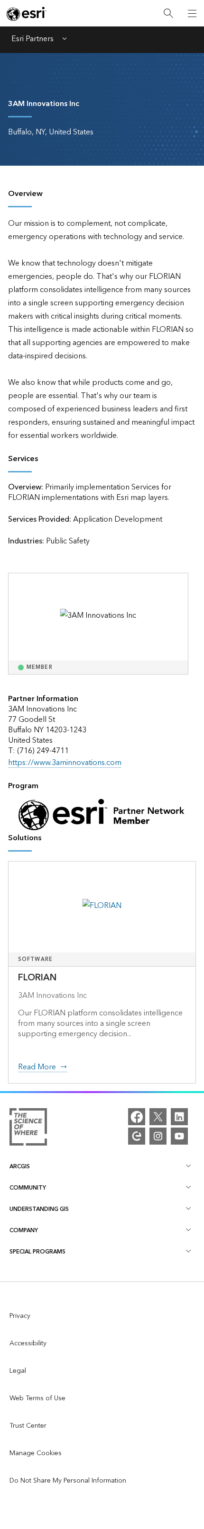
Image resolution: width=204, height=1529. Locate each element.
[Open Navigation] (192, 13)
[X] (158, 1116)
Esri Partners (32, 39)
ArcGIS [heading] (19, 1167)
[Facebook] (136, 1116)
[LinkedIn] (179, 1116)
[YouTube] (179, 1136)
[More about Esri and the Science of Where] (28, 1129)
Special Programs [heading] (37, 1252)
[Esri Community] (136, 1136)
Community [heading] (27, 1188)
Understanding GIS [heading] (39, 1209)
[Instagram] (158, 1136)
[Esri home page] (26, 13)
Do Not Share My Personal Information (67, 1480)
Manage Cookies (35, 1453)
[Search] (168, 13)
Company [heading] (23, 1231)
